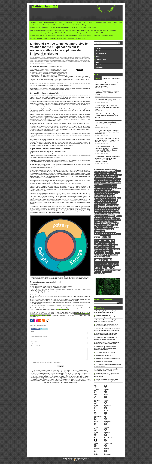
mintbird (110, 227)
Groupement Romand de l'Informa (109, 207)
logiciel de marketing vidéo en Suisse (106, 222)
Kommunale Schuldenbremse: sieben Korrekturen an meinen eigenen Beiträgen (106, 84)
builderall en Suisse (103, 182)
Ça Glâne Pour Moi (107, 35)
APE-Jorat (112, 180)
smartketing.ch (107, 263)
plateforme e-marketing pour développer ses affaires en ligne (106, 244)
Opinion (115, 22)
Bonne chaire (81, 38)
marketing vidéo (107, 223)
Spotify (106, 448)
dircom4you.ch (45, 33)
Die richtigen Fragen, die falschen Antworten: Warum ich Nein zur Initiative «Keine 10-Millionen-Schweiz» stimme (107, 159)
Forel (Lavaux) (112, 205)
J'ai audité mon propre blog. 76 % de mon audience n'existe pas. (107, 100)
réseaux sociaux (113, 254)
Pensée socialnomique (50, 22)
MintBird (59, 35)
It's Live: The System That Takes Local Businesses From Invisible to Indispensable (107, 131)
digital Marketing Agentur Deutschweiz (107, 192)
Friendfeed (108, 438)
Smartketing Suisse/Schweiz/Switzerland (108, 358)
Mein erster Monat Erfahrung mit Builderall (77, 30)
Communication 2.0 (69, 22)
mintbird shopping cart (106, 229)
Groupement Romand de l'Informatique (107, 209)
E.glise (78, 25)
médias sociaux (100, 227)
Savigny (106, 256)
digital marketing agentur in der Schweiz (105, 197)
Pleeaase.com (68, 33)
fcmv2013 (45, 27)
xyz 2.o (33, 25)
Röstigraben (98, 256)
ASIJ (117, 180)
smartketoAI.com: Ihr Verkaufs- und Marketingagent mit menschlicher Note (105, 334)
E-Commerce (56, 25)
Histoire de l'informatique (44, 25)
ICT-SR (78, 22)
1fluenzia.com (35, 33)
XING (95, 395)
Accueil (40, 22)
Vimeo (96, 422)
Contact (98, 65)
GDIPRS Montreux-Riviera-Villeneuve (55, 38)
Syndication (79, 460)
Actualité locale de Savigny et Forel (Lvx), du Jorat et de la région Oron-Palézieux (73, 27)
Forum (98, 56)
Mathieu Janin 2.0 (44, 6)
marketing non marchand (104, 25)
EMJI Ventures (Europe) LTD (104, 355)
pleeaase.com (99, 253)
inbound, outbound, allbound (99, 30)
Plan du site (69, 460)
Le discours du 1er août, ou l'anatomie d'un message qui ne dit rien (107, 123)
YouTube (107, 411)
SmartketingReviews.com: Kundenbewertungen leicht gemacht (104, 316)
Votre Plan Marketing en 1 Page (73, 35)
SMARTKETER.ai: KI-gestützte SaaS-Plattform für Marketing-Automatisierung (106, 325)
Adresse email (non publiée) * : (40, 336)
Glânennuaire (96, 35)
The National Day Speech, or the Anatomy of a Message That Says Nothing (107, 115)
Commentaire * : (36, 346)
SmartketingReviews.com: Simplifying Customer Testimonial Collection (106, 320)
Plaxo (106, 395)
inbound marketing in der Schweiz (107, 214)
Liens (97, 62)
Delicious (97, 400)
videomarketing (107, 272)
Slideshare (97, 411)
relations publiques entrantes (107, 253)
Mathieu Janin (112, 225)
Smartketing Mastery (36, 38)
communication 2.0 (106, 187)
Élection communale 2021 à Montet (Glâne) (43, 35)
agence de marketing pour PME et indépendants (107, 179)
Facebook (107, 405)
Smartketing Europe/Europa (104, 361)
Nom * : (33, 331)
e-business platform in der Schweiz (106, 200)
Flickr (96, 405)
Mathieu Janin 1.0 (36, 27)
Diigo (106, 416)
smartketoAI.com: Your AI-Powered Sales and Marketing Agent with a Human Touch (107, 329)
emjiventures (100, 205)
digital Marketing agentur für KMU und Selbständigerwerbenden (106, 195)
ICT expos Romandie (68, 25)
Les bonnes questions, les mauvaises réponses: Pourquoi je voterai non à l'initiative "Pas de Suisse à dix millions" (106, 149)
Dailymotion (98, 438)
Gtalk (96, 454)
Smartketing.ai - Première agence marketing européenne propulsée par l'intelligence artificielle (105, 348)
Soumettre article (101, 59)
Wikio (96, 432)
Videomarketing (100, 273)
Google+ (107, 432)
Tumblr (96, 427)
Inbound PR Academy (102, 33)
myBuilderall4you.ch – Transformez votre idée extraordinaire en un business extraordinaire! (107, 375)
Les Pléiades (71, 38)
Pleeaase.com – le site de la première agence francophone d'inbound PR (106, 369)
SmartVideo (87, 35)
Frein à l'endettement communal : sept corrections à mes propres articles (107, 92)
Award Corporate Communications (92, 22)
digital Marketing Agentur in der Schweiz (107, 199)
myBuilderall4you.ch (88, 33)
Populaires (106, 78)
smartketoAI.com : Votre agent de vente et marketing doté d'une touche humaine (107, 342)
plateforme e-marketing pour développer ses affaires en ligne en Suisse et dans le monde (107, 249)
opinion (119, 234)
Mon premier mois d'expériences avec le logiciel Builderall (47, 30)
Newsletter (99, 67)
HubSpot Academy (62, 309)
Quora (96, 443)
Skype (106, 389)
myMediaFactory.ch (56, 33)
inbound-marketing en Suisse (108, 218)
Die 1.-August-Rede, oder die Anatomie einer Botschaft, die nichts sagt (107, 107)
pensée (97, 237)
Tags (84, 460)
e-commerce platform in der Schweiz (106, 202)
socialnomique (99, 270)
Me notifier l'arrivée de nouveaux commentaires (47, 362)
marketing (98, 223)
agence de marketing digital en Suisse (107, 172)
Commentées (116, 78)
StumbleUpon (98, 416)
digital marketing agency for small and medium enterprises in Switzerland (107, 188)
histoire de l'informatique (103, 211)
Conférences (107, 22)
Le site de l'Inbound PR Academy (105, 352)
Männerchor (116, 25)
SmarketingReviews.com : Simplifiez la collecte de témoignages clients (106, 311)
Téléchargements (101, 53)
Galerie (98, 51)
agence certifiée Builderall (103, 169)
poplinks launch (109, 253)
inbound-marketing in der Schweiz (108, 220)
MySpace (107, 422)
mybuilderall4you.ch (105, 233)
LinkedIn (97, 389)
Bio (121, 22)
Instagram (107, 454)
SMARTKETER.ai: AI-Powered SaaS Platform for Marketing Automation (105, 338)
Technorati (108, 443)
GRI (60, 22)
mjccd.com (112, 30)
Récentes (97, 78)
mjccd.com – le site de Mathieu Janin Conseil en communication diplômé (106, 380)
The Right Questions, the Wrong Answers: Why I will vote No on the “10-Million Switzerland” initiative (107, 140)
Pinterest (97, 448)
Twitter (106, 400)
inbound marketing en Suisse (106, 212)
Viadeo (106, 427)
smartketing (77, 33)
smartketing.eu (105, 267)
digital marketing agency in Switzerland (105, 191)
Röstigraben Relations (88, 25)
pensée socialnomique (104, 238)
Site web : (34, 341)
